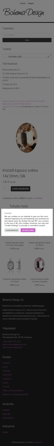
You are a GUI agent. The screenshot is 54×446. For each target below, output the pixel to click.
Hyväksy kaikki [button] (28, 230)
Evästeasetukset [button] (12, 230)
